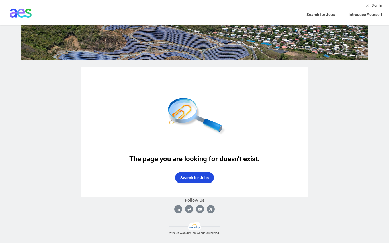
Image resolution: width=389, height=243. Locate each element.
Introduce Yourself (365, 14)
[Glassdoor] (189, 209)
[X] (211, 209)
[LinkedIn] (178, 209)
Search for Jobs (320, 14)
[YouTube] (200, 209)
